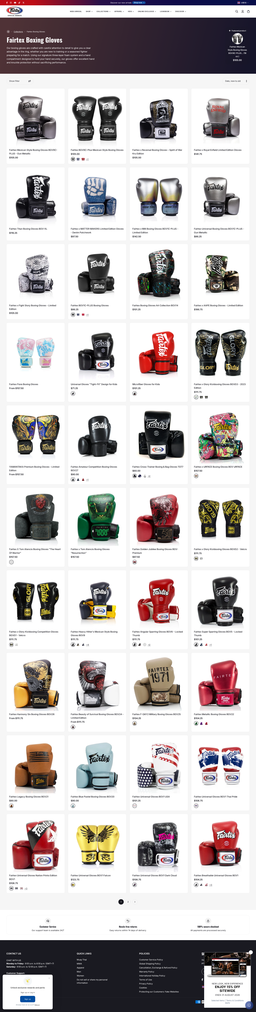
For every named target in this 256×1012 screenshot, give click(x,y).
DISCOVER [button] (179, 11)
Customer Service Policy (151, 959)
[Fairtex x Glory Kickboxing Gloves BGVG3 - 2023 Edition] (220, 352)
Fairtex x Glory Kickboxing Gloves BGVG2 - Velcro (220, 549)
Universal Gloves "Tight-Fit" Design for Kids (94, 384)
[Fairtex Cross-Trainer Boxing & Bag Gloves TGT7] (159, 434)
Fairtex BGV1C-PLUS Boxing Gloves (90, 305)
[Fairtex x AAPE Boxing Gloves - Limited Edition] (220, 273)
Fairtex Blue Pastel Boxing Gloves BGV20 (92, 796)
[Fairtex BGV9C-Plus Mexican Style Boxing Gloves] (97, 118)
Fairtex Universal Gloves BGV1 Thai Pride (215, 796)
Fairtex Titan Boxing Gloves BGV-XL (28, 228)
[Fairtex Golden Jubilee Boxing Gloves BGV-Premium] (159, 517)
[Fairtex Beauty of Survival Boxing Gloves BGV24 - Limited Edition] (97, 682)
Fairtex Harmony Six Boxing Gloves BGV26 (32, 714)
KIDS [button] (130, 11)
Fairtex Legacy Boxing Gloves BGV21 (28, 796)
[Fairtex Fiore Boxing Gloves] (36, 352)
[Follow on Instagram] (11, 3)
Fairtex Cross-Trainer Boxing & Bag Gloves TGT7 (157, 466)
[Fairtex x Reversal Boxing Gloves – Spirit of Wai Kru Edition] (159, 118)
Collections (18, 32)
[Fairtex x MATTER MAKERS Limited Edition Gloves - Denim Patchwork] (97, 196)
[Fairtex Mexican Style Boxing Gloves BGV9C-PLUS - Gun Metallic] (36, 118)
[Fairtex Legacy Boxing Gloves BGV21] (36, 764)
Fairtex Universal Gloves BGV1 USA (151, 796)
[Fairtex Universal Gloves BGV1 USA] (159, 764)
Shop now (138, 2)
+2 (149, 476)
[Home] (8, 31)
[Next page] (135, 902)
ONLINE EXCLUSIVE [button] (146, 11)
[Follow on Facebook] (7, 3)
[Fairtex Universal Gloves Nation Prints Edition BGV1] (36, 843)
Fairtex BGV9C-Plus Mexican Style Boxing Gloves (97, 150)
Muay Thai (82, 959)
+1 (87, 159)
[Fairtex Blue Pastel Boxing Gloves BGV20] (97, 764)
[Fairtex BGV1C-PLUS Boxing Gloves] (97, 273)
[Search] (236, 11)
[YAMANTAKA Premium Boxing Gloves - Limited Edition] (36, 434)
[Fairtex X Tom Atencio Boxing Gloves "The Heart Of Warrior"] (36, 517)
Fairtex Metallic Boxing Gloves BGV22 (214, 714)
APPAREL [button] (118, 11)
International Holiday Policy (152, 975)
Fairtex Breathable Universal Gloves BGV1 (216, 875)
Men (79, 971)
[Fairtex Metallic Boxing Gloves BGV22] (220, 682)
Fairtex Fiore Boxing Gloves (23, 384)
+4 (87, 644)
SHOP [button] (88, 11)
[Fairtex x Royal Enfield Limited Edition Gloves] (220, 118)
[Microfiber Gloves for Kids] (159, 352)
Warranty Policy (146, 971)
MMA (79, 963)
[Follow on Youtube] (15, 3)
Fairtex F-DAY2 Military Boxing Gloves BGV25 (156, 714)
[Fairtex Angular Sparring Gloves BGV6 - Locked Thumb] (159, 599)
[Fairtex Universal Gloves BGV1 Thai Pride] (220, 764)
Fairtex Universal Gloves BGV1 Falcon (91, 875)
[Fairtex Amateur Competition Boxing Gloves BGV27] (97, 434)
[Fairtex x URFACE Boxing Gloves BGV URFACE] (220, 434)
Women (80, 975)
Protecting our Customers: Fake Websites (159, 991)
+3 (26, 888)
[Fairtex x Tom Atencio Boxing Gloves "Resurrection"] (97, 517)
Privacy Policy (146, 983)
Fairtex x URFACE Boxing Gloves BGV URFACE (218, 466)
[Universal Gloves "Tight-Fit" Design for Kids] (97, 352)
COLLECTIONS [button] (103, 11)
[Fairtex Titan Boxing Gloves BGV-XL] (36, 196)
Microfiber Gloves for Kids (146, 384)
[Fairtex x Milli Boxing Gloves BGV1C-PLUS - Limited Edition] (159, 196)
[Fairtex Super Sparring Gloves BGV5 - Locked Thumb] (220, 599)
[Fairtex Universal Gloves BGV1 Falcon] (97, 843)
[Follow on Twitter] (23, 3)
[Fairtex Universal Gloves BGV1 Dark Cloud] (159, 843)
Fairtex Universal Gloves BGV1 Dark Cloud (154, 875)
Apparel (80, 967)
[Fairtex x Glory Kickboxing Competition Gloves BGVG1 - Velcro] (36, 599)
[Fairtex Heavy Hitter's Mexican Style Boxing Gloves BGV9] (97, 599)
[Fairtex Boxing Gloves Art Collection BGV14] (159, 273)
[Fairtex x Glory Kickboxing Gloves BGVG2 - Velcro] (220, 517)
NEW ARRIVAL (76, 11)
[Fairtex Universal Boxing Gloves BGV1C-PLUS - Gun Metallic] (220, 196)
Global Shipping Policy (150, 963)
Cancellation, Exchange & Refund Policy (158, 967)
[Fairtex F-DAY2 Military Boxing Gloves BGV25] (159, 682)
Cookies (143, 987)
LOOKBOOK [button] (164, 11)
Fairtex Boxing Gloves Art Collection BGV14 (155, 305)
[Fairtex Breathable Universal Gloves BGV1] (220, 843)
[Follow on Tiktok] (19, 3)
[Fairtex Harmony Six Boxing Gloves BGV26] (36, 682)
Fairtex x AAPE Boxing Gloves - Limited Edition (218, 305)
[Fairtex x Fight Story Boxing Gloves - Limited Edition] (36, 273)
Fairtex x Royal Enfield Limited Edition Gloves (217, 150)
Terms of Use (145, 979)
